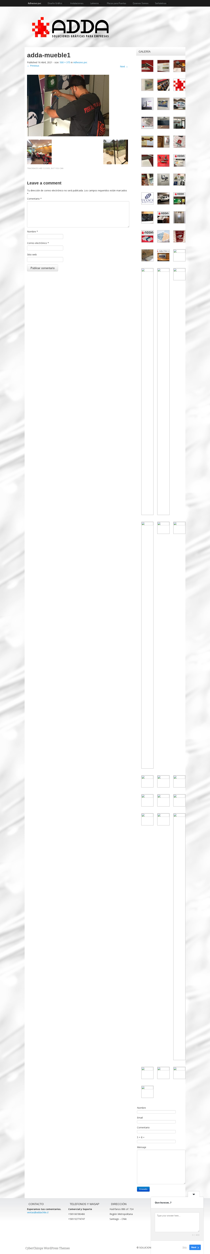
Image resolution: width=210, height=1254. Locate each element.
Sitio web (32, 254)
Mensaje (141, 1147)
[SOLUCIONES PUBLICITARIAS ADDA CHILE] (71, 24)
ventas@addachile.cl (37, 1212)
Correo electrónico (38, 243)
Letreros (94, 3)
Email (140, 1117)
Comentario (34, 198)
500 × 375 (65, 62)
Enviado (143, 1189)
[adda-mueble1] (68, 105)
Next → (124, 66)
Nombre (32, 231)
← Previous (33, 65)
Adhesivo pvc (34, 3)
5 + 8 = (140, 1137)
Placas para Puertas (116, 3)
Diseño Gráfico (55, 3)
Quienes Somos (140, 3)
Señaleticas (160, 3)
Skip (184, 1247)
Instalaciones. (77, 3)
